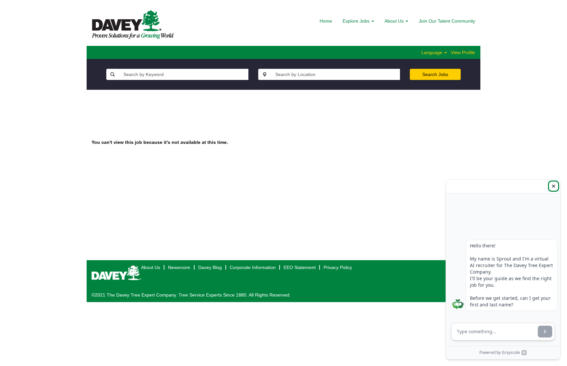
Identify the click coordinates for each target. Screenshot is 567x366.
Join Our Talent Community (447, 21)
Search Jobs (435, 74)
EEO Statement (300, 267)
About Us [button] (395, 21)
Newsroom (179, 267)
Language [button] (432, 52)
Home (326, 21)
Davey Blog (210, 267)
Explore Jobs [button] (357, 21)
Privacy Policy (338, 267)
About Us (150, 267)
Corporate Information (253, 267)
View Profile (463, 52)
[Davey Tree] (133, 24)
